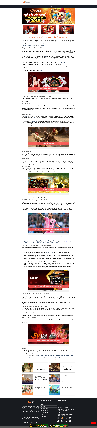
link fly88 (56, 237)
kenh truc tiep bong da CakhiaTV (63, 355)
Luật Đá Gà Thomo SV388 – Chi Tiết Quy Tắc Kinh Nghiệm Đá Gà (68, 377)
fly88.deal (31, 237)
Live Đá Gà (35, 6)
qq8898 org (38, 240)
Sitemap (59, 412)
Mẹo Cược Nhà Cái (54, 6)
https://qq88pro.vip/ (56, 357)
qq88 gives (60, 237)
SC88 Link (47, 197)
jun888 (38, 411)
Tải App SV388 (43, 416)
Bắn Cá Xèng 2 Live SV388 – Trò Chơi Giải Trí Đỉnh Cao (67, 388)
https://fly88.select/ (62, 241)
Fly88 (34, 237)
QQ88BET (29, 50)
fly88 (45, 241)
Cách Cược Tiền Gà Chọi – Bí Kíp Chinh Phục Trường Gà (67, 366)
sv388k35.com (25, 406)
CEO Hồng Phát (43, 406)
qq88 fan (34, 240)
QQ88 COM (52, 355)
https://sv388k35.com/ (49, 252)
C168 (23, 45)
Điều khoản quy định (44, 412)
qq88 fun (26, 240)
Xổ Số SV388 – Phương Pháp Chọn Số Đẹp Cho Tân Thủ (40, 388)
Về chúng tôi (43, 404)
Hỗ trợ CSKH (43, 414)
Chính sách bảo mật (44, 410)
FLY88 (35, 117)
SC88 (37, 197)
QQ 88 (64, 62)
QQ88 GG (72, 414)
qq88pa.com (53, 240)
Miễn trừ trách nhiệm (44, 408)
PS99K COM (69, 241)
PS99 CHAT (37, 242)
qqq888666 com (44, 240)
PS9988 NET (26, 242)
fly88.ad (49, 240)
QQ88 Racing (50, 237)
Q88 (27, 241)
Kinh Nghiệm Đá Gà (62, 6)
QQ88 (54, 43)
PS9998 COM (31, 242)
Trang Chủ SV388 (28, 6)
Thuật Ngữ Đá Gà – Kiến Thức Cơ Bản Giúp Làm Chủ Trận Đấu (40, 366)
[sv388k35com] (32, 2)
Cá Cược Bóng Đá (46, 6)
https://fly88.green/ (54, 241)
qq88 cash (30, 240)
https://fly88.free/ (61, 415)
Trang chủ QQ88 (35, 121)
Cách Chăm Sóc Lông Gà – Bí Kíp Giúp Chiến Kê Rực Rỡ (40, 377)
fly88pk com (51, 242)
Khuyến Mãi (69, 6)
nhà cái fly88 (47, 242)
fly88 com (40, 62)
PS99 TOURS (41, 242)
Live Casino (39, 6)
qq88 (46, 237)
